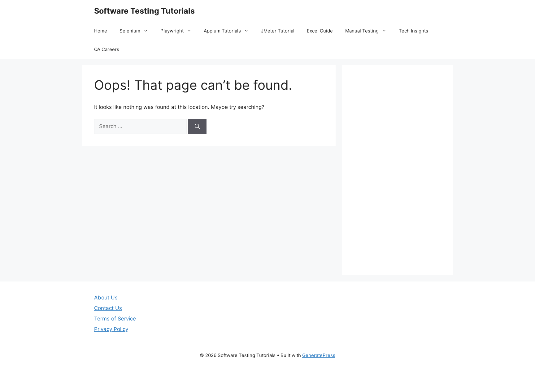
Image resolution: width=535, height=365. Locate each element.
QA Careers (106, 49)
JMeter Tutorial (277, 31)
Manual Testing (362, 31)
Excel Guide (320, 31)
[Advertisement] (397, 170)
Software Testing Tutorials (144, 10)
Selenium (130, 31)
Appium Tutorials (222, 31)
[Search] (197, 126)
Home (100, 31)
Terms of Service (115, 319)
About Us (106, 297)
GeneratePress (318, 355)
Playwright (172, 31)
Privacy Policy (111, 329)
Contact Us (108, 308)
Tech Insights (413, 31)
